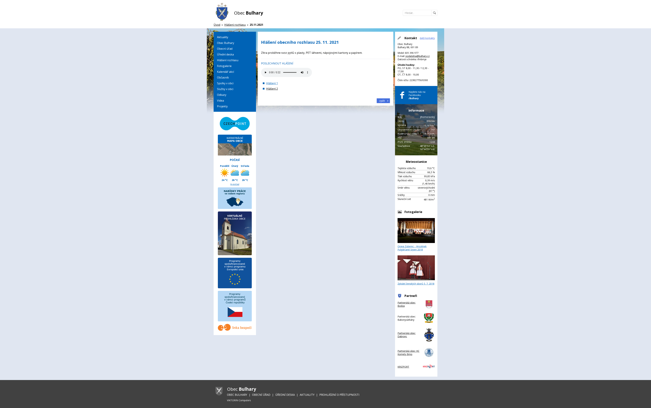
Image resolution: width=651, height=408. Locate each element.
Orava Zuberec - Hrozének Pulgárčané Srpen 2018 (412, 248)
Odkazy (221, 95)
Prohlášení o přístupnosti (339, 395)
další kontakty (427, 38)
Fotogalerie (224, 66)
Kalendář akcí (225, 72)
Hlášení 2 (272, 89)
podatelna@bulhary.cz (418, 56)
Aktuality (222, 37)
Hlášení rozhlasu (227, 60)
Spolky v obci (225, 83)
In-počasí (234, 184)
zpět (382, 101)
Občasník (223, 77)
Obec (248, 13)
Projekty (222, 106)
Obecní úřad (224, 49)
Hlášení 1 (272, 83)
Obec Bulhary (225, 43)
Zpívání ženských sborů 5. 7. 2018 (416, 283)
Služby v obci (225, 89)
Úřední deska (225, 54)
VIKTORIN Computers (239, 400)
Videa (220, 100)
